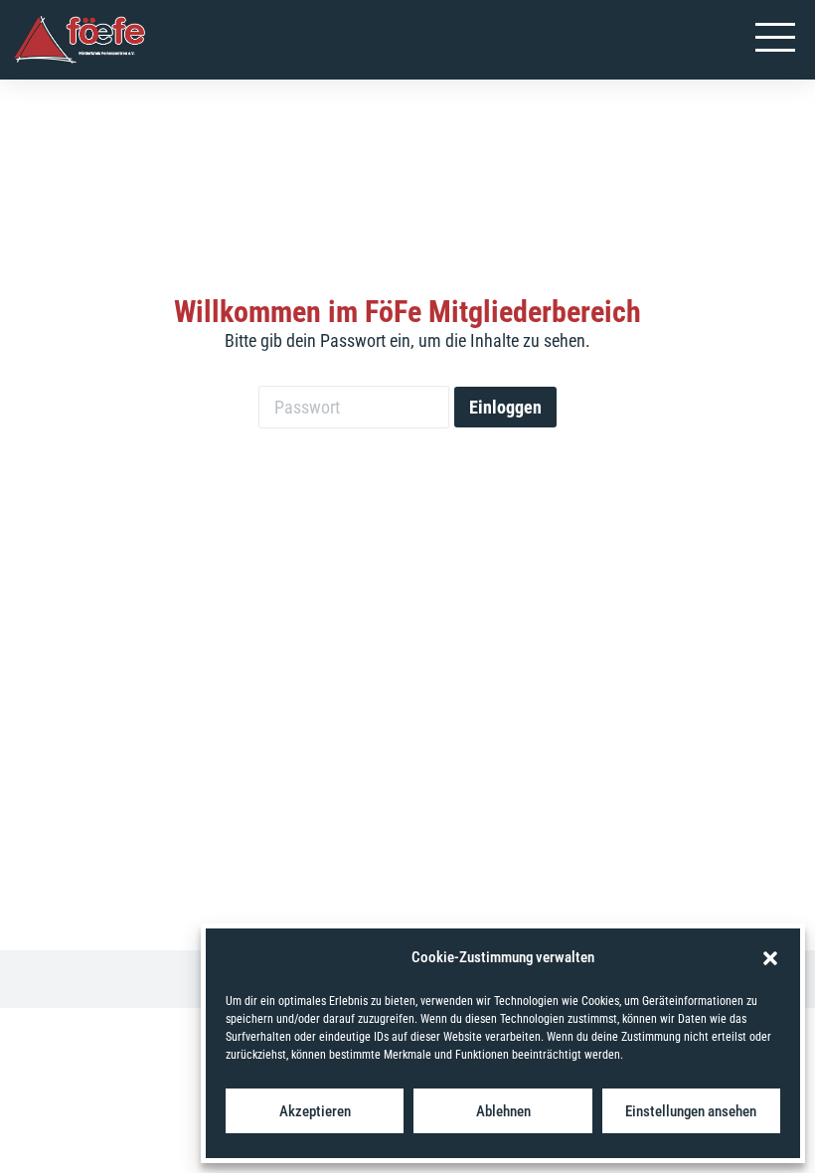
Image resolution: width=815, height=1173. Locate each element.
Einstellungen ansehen (690, 1111)
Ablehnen (503, 1111)
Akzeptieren (315, 1111)
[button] (770, 958)
